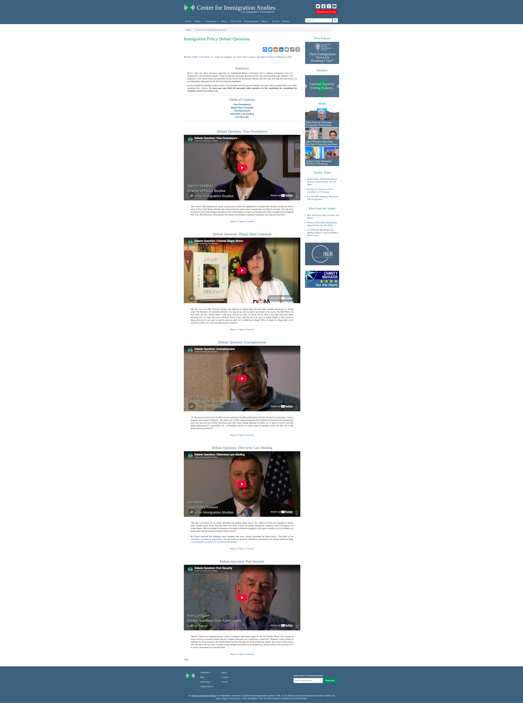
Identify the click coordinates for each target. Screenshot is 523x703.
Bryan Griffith (192, 56)
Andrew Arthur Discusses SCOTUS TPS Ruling (319, 162)
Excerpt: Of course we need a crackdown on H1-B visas (320, 190)
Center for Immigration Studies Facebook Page (323, 6)
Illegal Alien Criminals (242, 107)
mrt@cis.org (212, 90)
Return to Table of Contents (242, 221)
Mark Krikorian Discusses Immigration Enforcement (319, 124)
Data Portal (236, 21)
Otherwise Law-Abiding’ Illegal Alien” (207, 539)
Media (322, 103)
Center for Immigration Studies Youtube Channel (334, 6)
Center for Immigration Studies (236, 7)
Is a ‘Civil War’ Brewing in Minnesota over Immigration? (322, 198)
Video (186, 659)
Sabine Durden (267, 56)
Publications (211, 21)
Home (188, 21)
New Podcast (322, 38)
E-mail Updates (251, 21)
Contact (275, 21)
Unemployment (242, 110)
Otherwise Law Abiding (242, 113)
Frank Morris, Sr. (206, 56)
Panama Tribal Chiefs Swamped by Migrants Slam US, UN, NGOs (322, 224)
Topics (197, 21)
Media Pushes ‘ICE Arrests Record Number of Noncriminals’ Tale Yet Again (322, 182)
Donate (285, 21)
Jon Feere (237, 56)
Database (322, 70)
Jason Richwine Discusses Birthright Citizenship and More (321, 143)
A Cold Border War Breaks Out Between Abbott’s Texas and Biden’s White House (322, 232)
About (265, 21)
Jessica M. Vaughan (223, 56)
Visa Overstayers (242, 104)
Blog (223, 21)
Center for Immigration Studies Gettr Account (329, 6)
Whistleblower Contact (326, 11)
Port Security (242, 116)
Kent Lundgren (249, 56)
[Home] (189, 6)
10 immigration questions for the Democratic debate (214, 542)
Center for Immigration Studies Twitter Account (318, 6)
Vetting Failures (207, 686)
